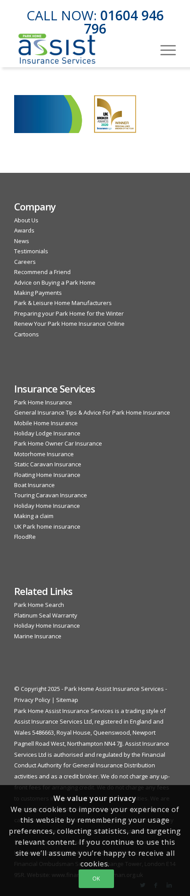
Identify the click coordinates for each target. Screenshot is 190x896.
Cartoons (26, 334)
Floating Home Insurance (47, 475)
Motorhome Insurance (44, 454)
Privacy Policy (32, 700)
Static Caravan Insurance (47, 464)
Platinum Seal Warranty (45, 615)
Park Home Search (39, 605)
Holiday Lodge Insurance (47, 433)
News (21, 241)
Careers (25, 262)
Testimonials (31, 251)
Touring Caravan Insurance (50, 495)
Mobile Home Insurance (46, 423)
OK (96, 878)
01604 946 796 (124, 22)
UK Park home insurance (47, 526)
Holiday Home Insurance (47, 506)
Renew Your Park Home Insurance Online (69, 324)
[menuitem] (164, 49)
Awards (24, 230)
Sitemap (67, 700)
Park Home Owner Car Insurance (58, 443)
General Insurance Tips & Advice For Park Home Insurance (92, 412)
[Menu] (164, 49)
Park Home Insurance (43, 402)
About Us (26, 220)
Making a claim (33, 516)
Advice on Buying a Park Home (54, 282)
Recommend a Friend (42, 272)
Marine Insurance (37, 636)
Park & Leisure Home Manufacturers (63, 303)
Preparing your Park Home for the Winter (69, 313)
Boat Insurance (34, 485)
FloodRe (25, 537)
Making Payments (38, 293)
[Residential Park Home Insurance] (78, 49)
